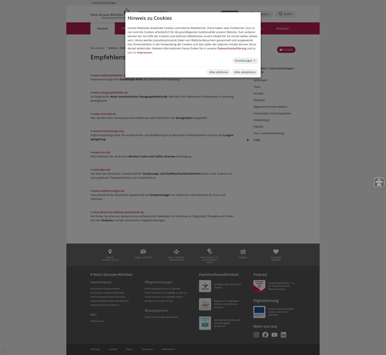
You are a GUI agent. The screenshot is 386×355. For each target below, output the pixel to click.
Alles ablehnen (218, 72)
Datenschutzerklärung (232, 48)
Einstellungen (244, 60)
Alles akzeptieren (245, 72)
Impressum (144, 52)
